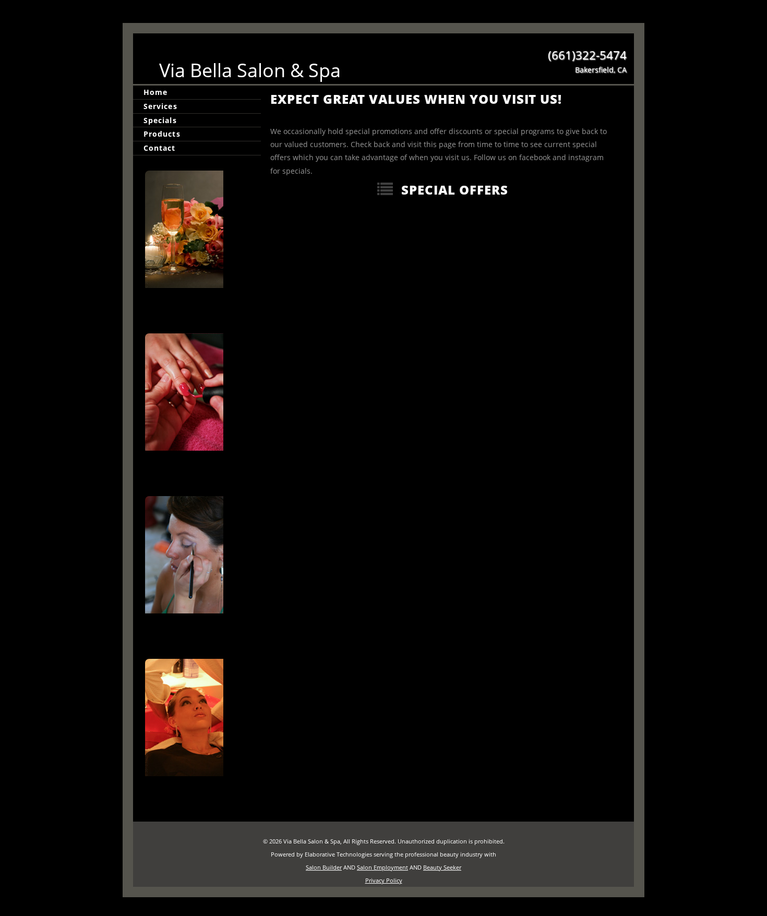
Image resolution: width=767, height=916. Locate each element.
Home (155, 92)
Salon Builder (324, 867)
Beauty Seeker (442, 867)
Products (162, 134)
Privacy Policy (383, 880)
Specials (160, 120)
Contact (159, 148)
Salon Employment (382, 867)
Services (160, 106)
